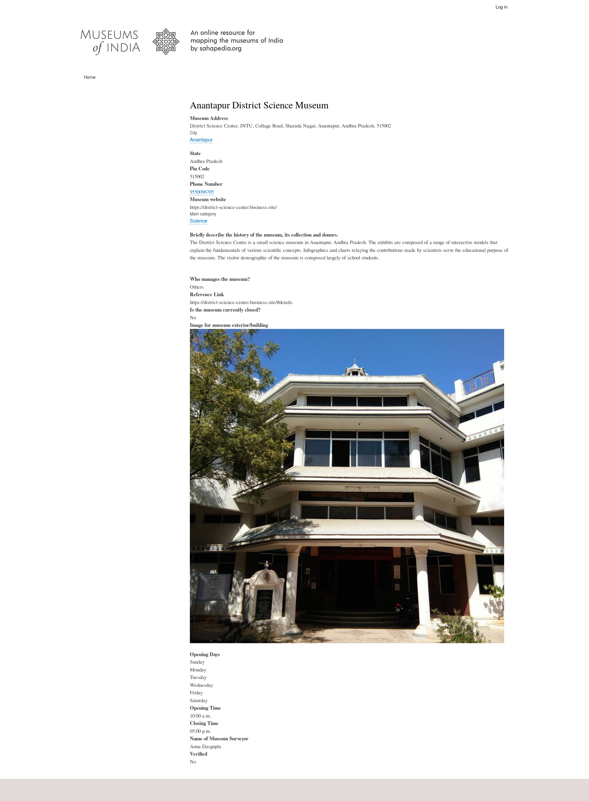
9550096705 (202, 191)
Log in (502, 6)
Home (89, 77)
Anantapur (201, 139)
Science (198, 220)
